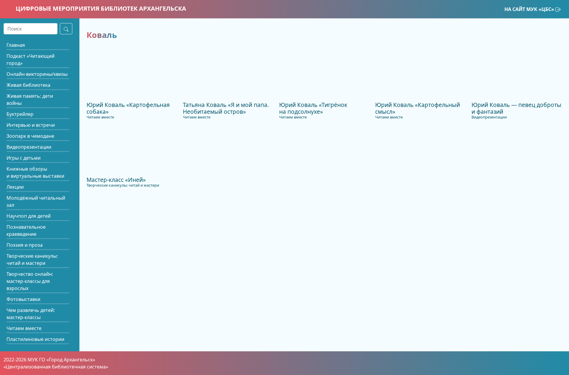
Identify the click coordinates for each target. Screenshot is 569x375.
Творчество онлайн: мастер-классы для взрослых (30, 281)
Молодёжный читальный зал (36, 201)
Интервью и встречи (31, 125)
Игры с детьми (24, 158)
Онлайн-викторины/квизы (37, 74)
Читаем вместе (24, 328)
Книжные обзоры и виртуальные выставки (35, 172)
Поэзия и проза (25, 245)
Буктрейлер (20, 114)
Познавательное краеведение (26, 230)
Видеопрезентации (29, 147)
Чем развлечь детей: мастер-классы (31, 313)
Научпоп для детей (29, 216)
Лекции (15, 187)
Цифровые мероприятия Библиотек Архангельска (100, 8)
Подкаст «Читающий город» (31, 59)
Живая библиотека (28, 85)
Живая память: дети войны (30, 99)
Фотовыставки (23, 299)
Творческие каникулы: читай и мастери (32, 259)
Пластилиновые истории (35, 339)
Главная (16, 45)
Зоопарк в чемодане (30, 136)
